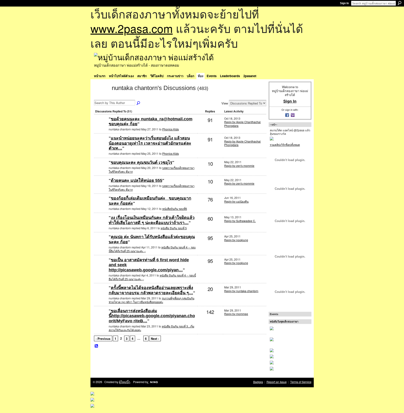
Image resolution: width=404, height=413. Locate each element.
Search (399, 3)
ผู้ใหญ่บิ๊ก (124, 382)
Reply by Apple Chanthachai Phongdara (242, 124)
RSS (96, 346)
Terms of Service (300, 382)
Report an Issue (277, 382)
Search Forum (139, 103)
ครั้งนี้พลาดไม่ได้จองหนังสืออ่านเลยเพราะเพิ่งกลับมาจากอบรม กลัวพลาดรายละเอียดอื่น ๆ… (151, 290)
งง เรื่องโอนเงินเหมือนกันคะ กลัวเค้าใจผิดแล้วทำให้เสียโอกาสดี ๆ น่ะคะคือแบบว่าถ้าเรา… (152, 220)
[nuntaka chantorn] (101, 96)
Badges (258, 382)
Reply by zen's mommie (239, 166)
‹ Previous (103, 338)
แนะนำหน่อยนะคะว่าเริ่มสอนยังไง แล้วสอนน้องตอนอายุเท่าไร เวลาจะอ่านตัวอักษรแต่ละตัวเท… (150, 143)
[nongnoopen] (100, 206)
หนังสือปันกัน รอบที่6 (174, 209)
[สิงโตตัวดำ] (100, 127)
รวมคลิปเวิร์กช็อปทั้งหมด (285, 145)
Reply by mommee (236, 314)
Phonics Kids (170, 129)
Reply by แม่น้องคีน (236, 201)
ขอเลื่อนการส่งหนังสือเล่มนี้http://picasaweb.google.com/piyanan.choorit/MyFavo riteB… (152, 316)
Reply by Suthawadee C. (240, 221)
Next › (155, 338)
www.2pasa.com (131, 28)
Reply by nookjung (236, 240)
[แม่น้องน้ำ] (100, 170)
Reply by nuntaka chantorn (241, 291)
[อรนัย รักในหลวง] (100, 225)
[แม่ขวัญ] (100, 295)
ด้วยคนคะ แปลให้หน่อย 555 (136, 180)
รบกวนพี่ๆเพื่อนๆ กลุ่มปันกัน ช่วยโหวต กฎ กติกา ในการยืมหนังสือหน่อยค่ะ (151, 300)
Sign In (344, 3)
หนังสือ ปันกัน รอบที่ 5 (174, 228)
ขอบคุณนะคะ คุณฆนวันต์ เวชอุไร (141, 162)
